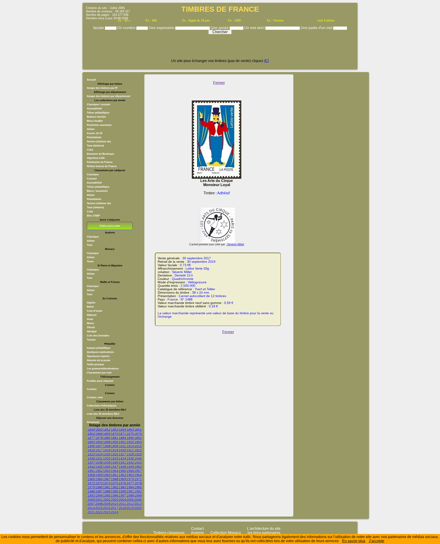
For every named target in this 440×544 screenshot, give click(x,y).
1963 (130, 475)
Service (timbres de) (99, 141)
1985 (138, 487)
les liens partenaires (264, 533)
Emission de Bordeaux (100, 153)
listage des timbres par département (108, 96)
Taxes (90, 261)
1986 (91, 491)
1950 (138, 466)
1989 (114, 491)
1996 (114, 495)
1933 (114, 458)
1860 (130, 429)
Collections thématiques (101, 405)
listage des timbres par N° (102, 88)
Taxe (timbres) (95, 145)
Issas (90, 319)
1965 (91, 479)
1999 (138, 495)
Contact (91, 389)
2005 (130, 499)
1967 (106, 479)
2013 (138, 504)
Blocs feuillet (95, 120)
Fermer (219, 83)
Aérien (91, 129)
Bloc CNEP (93, 215)
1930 (91, 458)
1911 (122, 446)
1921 (130, 450)
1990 (122, 491)
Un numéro (126, 28)
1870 (114, 434)
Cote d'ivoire (94, 310)
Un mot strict (254, 28)
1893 (91, 442)
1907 (99, 446)
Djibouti (91, 315)
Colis (90, 149)
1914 (130, 446)
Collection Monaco (225, 533)
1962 (122, 475)
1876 (138, 434)
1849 (91, 429)
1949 (130, 466)
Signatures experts (98, 356)
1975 (114, 483)
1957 (138, 471)
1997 (122, 495)
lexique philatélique (98, 347)
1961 (114, 475)
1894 (99, 442)
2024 (114, 512)
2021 (91, 512)
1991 (130, 491)
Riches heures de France (102, 166)
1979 (91, 487)
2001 (99, 499)
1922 (138, 450)
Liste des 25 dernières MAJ (103, 413)
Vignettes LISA (96, 158)
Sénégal (91, 331)
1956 (130, 471)
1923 (91, 454)
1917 (99, 450)
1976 (122, 483)
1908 (106, 446)
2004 (122, 499)
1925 (106, 454)
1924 (99, 454)
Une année (220, 28)
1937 (91, 462)
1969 (122, 479)
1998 (130, 495)
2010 (114, 504)
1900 (114, 442)
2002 (106, 499)
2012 (130, 504)
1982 (114, 487)
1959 (99, 475)
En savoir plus (353, 541)
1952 (99, 471)
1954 (114, 471)
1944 (91, 466)
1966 (99, 479)
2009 (106, 504)
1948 (122, 466)
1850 (99, 429)
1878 (99, 438)
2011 (122, 504)
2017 (114, 508)
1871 (122, 434)
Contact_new (95, 397)
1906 (91, 446)
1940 (114, 462)
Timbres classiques (168, 533)
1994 (99, 495)
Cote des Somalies (98, 335)
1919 (114, 450)
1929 (138, 454)
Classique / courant (98, 104)
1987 (99, 491)
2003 (114, 499)
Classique (93, 174)
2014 (91, 508)
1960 (106, 475)
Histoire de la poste (98, 360)
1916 (91, 450)
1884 (122, 438)
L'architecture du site (263, 528)
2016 (106, 508)
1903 (138, 442)
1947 (114, 466)
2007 (91, 504)
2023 (106, 512)
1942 (130, 462)
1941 (122, 462)
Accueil (91, 79)
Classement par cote (99, 372)
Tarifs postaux (95, 364)
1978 (138, 483)
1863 (91, 434)
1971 (138, 479)
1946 (106, 466)
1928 (130, 454)
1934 (122, 458)
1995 (106, 495)
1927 (122, 454)
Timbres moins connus (109, 226)
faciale (99, 28)
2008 (99, 504)
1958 (91, 475)
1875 (130, 434)
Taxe (89, 245)
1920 (122, 450)
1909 (114, 446)
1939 (106, 462)
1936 (138, 458)
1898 (106, 442)
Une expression (162, 28)
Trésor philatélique (98, 112)
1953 (106, 471)
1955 (122, 471)
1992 (138, 491)
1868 (99, 434)
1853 (114, 429)
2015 (99, 508)
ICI (266, 61)
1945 (99, 466)
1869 (106, 434)
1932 (106, 458)
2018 (122, 508)
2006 (138, 499)
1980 (99, 487)
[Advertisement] (220, 48)
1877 (91, 438)
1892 (138, 438)
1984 (130, 487)
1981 (106, 487)
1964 (138, 475)
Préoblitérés (94, 137)
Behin (90, 306)
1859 (122, 429)
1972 (91, 483)
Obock (91, 327)
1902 (130, 442)
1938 (99, 462)
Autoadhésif (94, 108)
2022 (99, 512)
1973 (99, 483)
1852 (106, 429)
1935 (130, 458)
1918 (106, 450)
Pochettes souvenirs (99, 125)
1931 (99, 458)
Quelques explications (100, 352)
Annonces (93, 422)
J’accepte (376, 541)
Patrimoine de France (100, 162)
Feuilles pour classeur (100, 380)
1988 (106, 491)
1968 (114, 479)
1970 (130, 479)
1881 (114, 438)
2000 (91, 499)
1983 (122, 487)
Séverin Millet (235, 244)
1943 (138, 462)
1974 (106, 483)
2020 (138, 508)
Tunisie (91, 339)
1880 (106, 438)
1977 (130, 483)
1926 (114, 454)
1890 (130, 438)
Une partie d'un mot (317, 28)
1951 (91, 471)
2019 (130, 508)
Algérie (91, 302)
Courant (92, 178)
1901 (122, 442)
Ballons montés (96, 116)
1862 (138, 429)
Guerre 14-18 (94, 133)
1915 (138, 446)
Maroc (90, 323)
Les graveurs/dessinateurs (103, 368)
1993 (91, 495)
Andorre (197, 533)
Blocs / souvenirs (97, 190)
